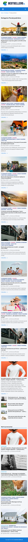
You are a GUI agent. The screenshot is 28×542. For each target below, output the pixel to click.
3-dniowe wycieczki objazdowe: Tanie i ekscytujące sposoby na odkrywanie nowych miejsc (13, 213)
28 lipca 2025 (5, 109)
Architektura (4, 525)
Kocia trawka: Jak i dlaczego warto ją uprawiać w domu (16, 404)
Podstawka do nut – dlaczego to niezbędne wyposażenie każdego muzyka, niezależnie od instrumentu (17, 399)
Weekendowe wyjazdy (19, 38)
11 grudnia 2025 (6, 533)
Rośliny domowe (20, 497)
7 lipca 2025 (5, 352)
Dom (2, 528)
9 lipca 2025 (5, 319)
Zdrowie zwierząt (13, 498)
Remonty (6, 528)
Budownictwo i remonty (7, 526)
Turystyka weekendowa (7, 38)
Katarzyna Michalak (17, 44)
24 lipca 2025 (5, 180)
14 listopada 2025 (6, 44)
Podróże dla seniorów (18, 279)
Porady (14, 497)
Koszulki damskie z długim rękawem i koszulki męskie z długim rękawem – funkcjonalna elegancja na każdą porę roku (14, 380)
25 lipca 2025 (5, 145)
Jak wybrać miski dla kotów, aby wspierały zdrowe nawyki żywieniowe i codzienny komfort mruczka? (17, 418)
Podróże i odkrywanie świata (8, 139)
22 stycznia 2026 (6, 476)
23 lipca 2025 (5, 216)
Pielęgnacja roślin (6, 497)
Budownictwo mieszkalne (20, 526)
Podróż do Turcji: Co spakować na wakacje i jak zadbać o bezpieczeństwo (14, 74)
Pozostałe (4, 446)
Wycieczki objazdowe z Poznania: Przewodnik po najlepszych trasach (13, 143)
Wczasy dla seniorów (16, 281)
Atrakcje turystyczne (7, 103)
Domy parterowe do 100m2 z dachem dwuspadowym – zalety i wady (17, 411)
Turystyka (18, 71)
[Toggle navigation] (3, 9)
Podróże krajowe (10, 104)
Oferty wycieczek (5, 242)
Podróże (14, 37)
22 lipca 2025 (5, 250)
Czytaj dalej (3, 49)
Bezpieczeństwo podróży (7, 70)
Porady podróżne (21, 37)
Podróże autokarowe (21, 242)
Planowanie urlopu (17, 312)
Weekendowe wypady (12, 175)
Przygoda (3, 209)
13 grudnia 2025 (6, 505)
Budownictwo (12, 525)
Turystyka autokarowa (7, 245)
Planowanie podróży (6, 37)
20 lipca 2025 (5, 286)
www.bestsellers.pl (18, 539)
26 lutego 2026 (6, 451)
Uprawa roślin (5, 498)
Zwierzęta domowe (6, 500)
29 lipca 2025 (5, 76)
